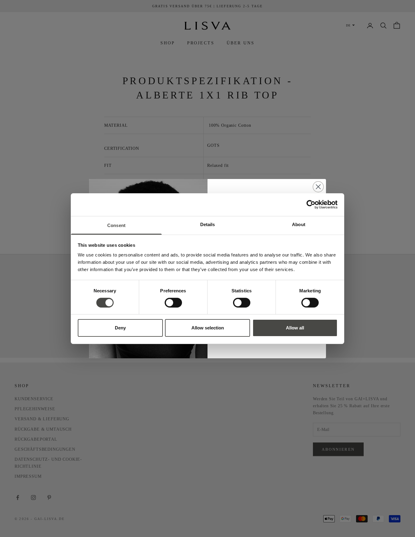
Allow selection (207, 327)
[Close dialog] (318, 186)
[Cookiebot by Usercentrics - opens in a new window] (311, 204)
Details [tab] (207, 224)
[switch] (173, 303)
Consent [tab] (116, 225)
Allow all (295, 327)
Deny (120, 327)
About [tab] (298, 224)
